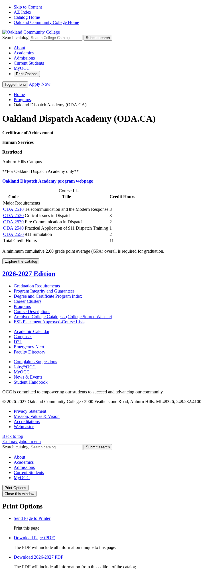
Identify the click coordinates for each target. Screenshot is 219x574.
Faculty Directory (29, 352)
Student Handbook (31, 382)
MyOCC (22, 68)
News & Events (28, 377)
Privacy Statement (30, 411)
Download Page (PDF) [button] (34, 537)
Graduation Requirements (37, 285)
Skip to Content (28, 7)
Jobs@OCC (25, 366)
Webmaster (24, 426)
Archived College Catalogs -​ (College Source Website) (63, 316)
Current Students (29, 63)
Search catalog (15, 37)
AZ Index (22, 12)
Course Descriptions (32, 311)
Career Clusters (27, 301)
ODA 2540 (13, 228)
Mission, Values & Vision (37, 416)
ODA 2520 (13, 215)
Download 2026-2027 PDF (38, 557)
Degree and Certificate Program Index (48, 296)
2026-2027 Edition (28, 273)
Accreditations (27, 421)
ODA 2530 (13, 221)
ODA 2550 (13, 234)
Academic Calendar (31, 331)
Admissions (24, 58)
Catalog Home (27, 17)
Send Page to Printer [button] (32, 518)
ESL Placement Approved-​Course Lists (49, 321)
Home (19, 94)
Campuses (23, 336)
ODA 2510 (13, 209)
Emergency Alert (29, 346)
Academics (24, 52)
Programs (22, 99)
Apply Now (39, 84)
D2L (18, 341)
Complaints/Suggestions (35, 361)
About (19, 47)
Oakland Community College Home (46, 22)
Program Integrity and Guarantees (44, 291)
